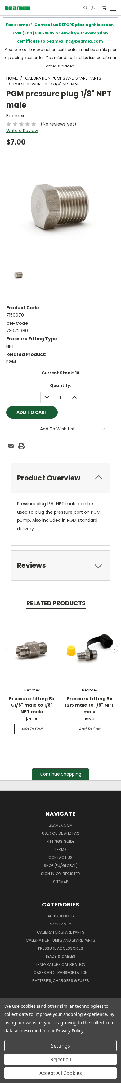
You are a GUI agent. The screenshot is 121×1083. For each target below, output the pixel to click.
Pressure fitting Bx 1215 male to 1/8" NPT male (89, 705)
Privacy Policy (69, 1031)
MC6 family (60, 924)
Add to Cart (32, 729)
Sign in (48, 873)
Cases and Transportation (60, 972)
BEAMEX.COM (61, 825)
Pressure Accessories (60, 948)
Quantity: (60, 385)
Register (71, 873)
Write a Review (22, 130)
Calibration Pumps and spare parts (60, 940)
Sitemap (60, 881)
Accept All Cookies (60, 1073)
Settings (60, 1045)
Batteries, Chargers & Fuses (60, 980)
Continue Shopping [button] (60, 774)
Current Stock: (60, 373)
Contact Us (60, 857)
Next (114, 649)
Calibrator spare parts (60, 932)
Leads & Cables (60, 956)
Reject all (60, 1059)
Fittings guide (60, 841)
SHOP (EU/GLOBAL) (61, 865)
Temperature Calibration (60, 964)
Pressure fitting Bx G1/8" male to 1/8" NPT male (32, 705)
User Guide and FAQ (60, 833)
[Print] (21, 446)
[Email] (11, 446)
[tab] (60, 478)
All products (60, 916)
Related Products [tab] (56, 603)
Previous (7, 649)
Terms (61, 849)
